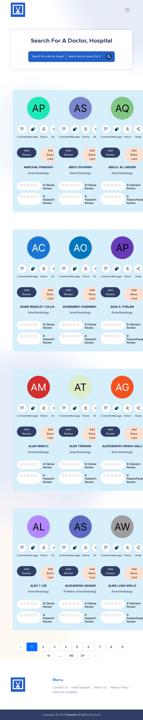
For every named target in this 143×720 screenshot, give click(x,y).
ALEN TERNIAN (80, 446)
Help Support (80, 687)
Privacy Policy (119, 687)
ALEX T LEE (38, 586)
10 (48, 656)
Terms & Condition (65, 692)
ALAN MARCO (38, 446)
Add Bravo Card (50, 155)
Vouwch (71, 715)
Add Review (26, 152)
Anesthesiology (38, 173)
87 (83, 656)
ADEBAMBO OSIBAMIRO (80, 307)
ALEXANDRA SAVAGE (80, 586)
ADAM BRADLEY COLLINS (38, 307)
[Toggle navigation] (127, 9)
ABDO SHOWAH (80, 167)
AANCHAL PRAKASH (38, 167)
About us (100, 687)
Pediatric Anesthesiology (80, 591)
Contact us (60, 687)
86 (71, 656)
